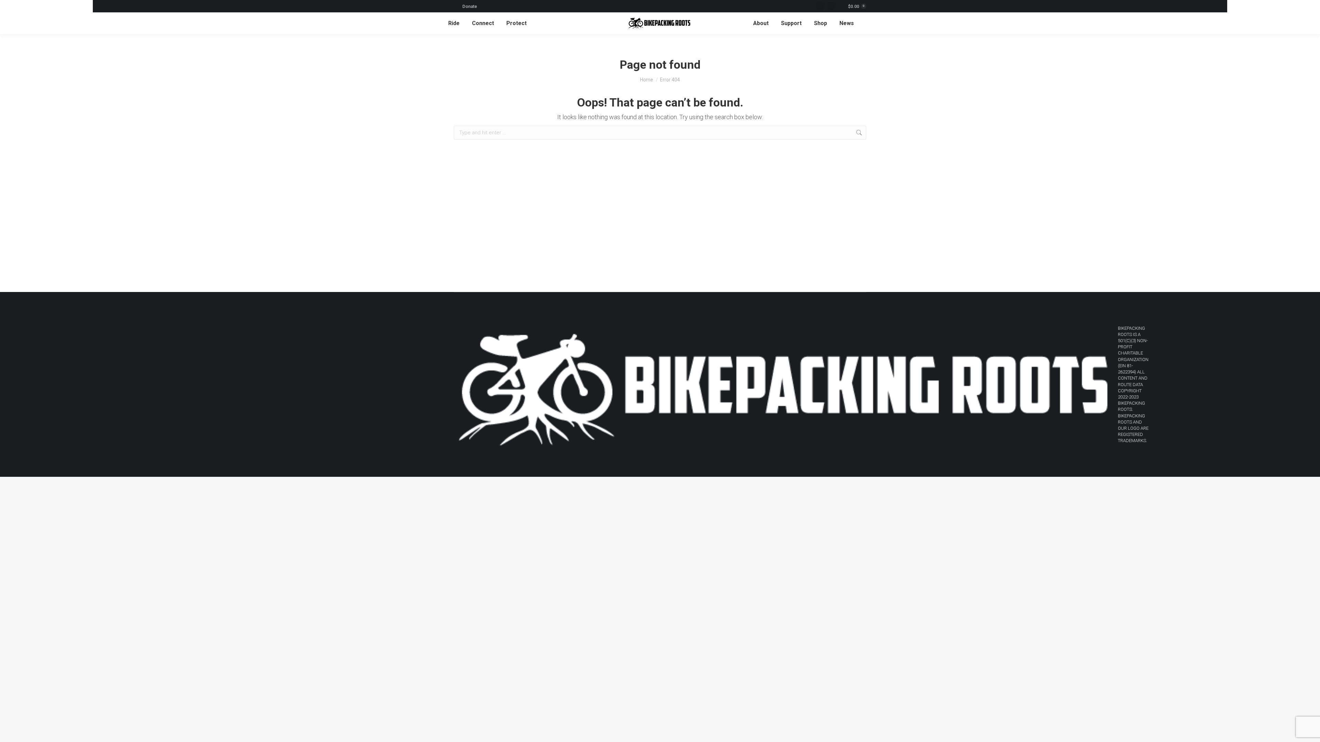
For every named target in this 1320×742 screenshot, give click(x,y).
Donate (469, 6)
